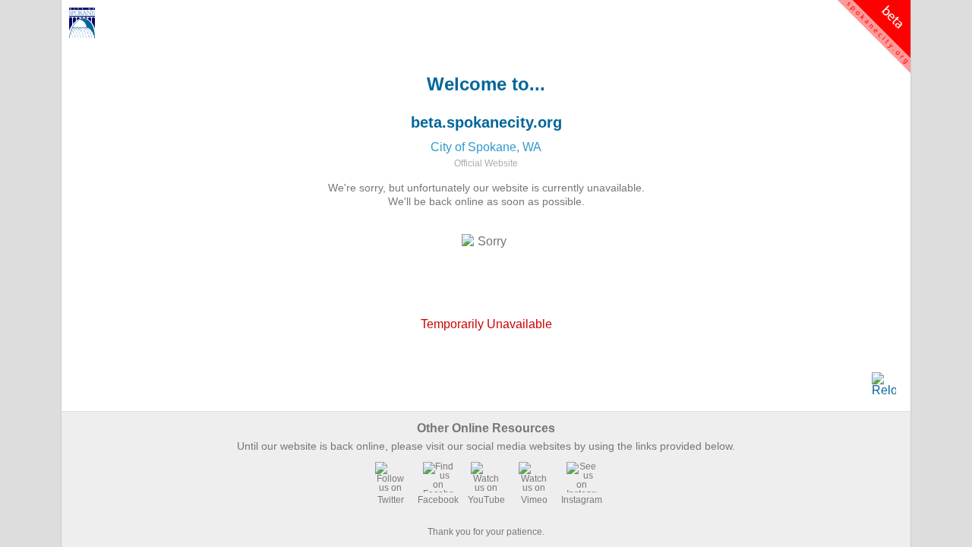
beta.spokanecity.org (486, 122)
